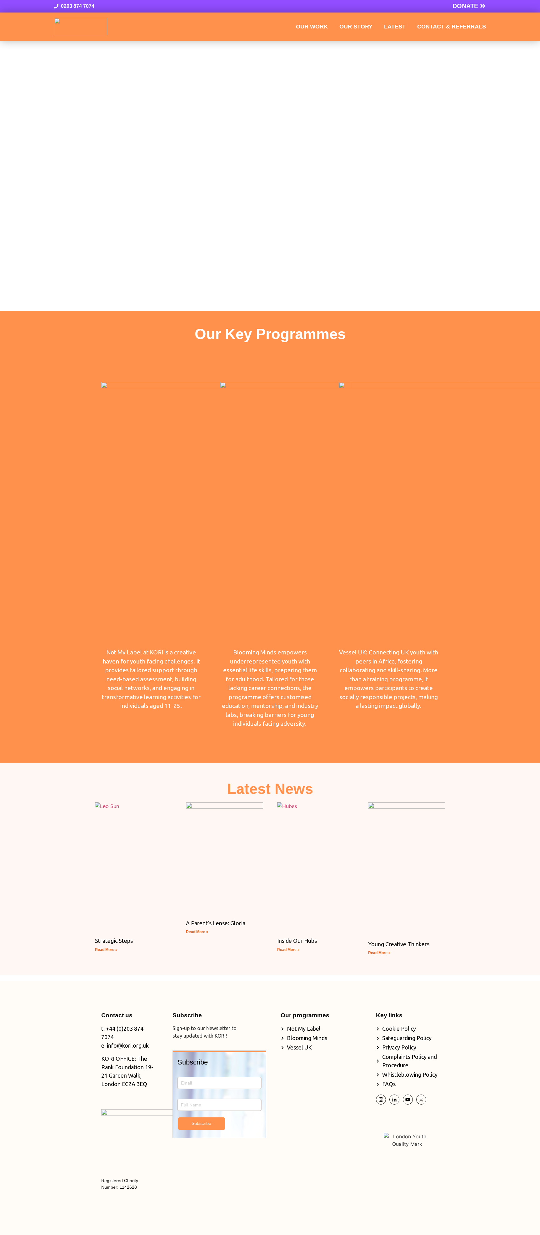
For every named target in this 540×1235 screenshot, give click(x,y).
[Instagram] (381, 1100)
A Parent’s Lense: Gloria (215, 923)
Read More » (106, 950)
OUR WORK (312, 26)
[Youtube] (408, 1100)
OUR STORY (355, 26)
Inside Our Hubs (297, 941)
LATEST (395, 26)
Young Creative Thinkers (398, 944)
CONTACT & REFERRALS (451, 26)
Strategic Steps (114, 941)
